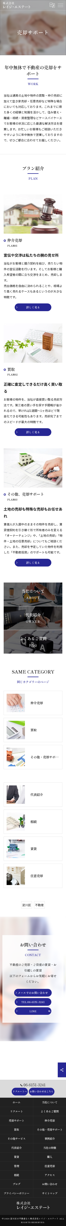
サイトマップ (49, 1193)
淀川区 (26, 905)
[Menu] (60, 5)
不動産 (39, 905)
